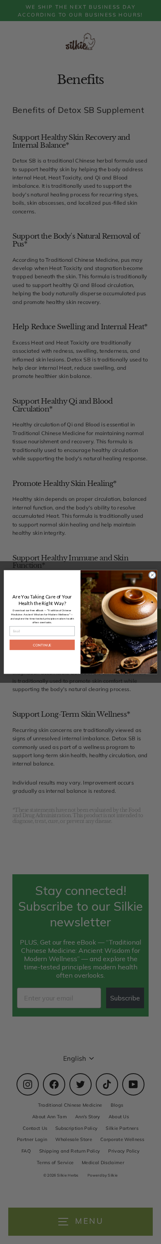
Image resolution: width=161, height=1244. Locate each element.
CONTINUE (42, 645)
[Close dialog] (152, 575)
